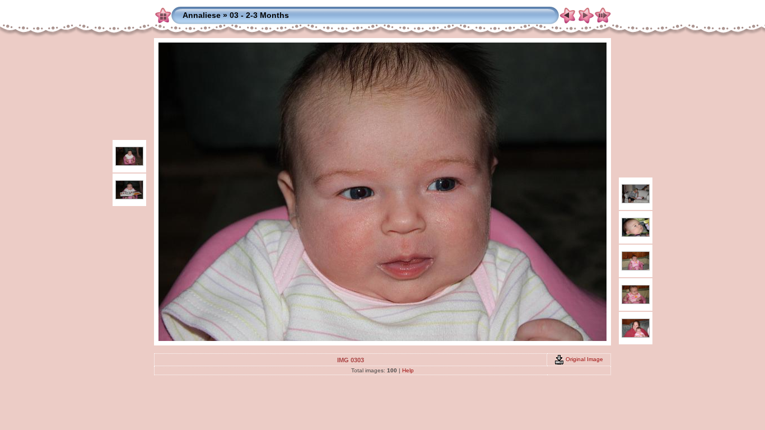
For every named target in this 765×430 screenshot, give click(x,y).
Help (408, 370)
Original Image (583, 359)
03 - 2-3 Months (259, 15)
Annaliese (202, 15)
